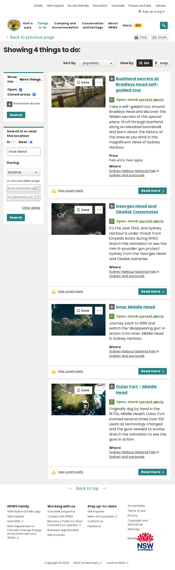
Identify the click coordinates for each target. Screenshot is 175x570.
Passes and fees (140, 6)
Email (162, 37)
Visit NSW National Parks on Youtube (31, 563)
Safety (38, 6)
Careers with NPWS (60, 516)
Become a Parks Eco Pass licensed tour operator (65, 523)
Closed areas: (19, 95)
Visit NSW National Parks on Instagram (21, 563)
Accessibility (136, 506)
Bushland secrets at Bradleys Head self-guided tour (137, 84)
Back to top (87, 488)
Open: (12, 90)
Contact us (95, 521)
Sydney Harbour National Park (132, 171)
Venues (160, 6)
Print (143, 37)
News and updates (101, 516)
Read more (150, 190)
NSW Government (86, 563)
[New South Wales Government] (145, 541)
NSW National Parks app (24, 511)
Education (100, 6)
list (146, 63)
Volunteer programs (61, 511)
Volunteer (117, 6)
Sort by (69, 63)
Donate (133, 538)
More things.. (31, 79)
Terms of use (136, 511)
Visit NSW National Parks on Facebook (11, 563)
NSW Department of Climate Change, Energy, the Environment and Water (24, 532)
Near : (24, 142)
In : (9, 142)
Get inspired (55, 6)
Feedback (94, 526)
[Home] (14, 25)
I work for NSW (115, 563)
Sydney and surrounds (126, 175)
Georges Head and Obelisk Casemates (137, 209)
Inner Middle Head (135, 307)
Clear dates (31, 208)
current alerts (151, 99)
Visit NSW (13, 521)
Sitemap (133, 529)
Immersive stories (26, 103)
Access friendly (78, 6)
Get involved (56, 535)
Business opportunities (63, 530)
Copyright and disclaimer (138, 522)
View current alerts (70, 191)
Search (16, 115)
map (164, 63)
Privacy (133, 515)
